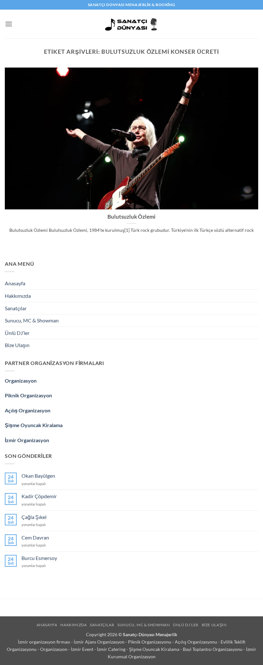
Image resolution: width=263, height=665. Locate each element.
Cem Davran (35, 537)
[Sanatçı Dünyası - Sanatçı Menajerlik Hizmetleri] (131, 24)
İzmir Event (82, 649)
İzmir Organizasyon (27, 440)
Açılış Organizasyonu (196, 642)
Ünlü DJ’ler (17, 333)
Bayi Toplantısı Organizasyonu (213, 649)
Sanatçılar (16, 308)
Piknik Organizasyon (28, 395)
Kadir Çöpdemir (39, 496)
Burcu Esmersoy (39, 558)
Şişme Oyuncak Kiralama (34, 425)
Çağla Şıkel (34, 517)
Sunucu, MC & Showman (32, 320)
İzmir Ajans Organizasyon (99, 642)
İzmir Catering (111, 649)
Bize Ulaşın (17, 345)
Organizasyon (21, 380)
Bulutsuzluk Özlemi (131, 217)
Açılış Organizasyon (27, 410)
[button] (9, 24)
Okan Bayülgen (38, 476)
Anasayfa (15, 283)
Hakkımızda (18, 296)
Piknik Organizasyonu (150, 642)
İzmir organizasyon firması (44, 642)
